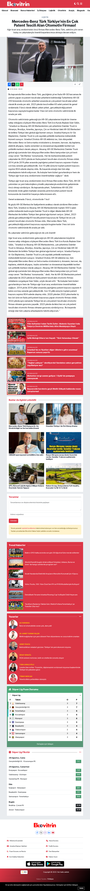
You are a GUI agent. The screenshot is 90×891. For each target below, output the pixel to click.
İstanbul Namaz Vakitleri (18, 846)
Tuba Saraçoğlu (26, 664)
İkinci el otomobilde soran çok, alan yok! (35, 626)
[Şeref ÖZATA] (13, 646)
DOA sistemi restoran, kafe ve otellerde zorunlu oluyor (41, 658)
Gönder (13, 521)
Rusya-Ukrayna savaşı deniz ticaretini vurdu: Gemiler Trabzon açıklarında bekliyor (61, 457)
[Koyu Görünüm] (75, 4)
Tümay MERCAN (25, 676)
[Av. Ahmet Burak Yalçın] (13, 635)
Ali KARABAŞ (24, 623)
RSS (25, 872)
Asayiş (71, 11)
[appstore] (35, 864)
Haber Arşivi (53, 857)
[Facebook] (37, 832)
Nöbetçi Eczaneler (16, 841)
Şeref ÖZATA (24, 644)
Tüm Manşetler (54, 851)
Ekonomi (14, 11)
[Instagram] (45, 832)
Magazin (81, 11)
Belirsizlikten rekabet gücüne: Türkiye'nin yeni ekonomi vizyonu (45, 647)
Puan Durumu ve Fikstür (17, 851)
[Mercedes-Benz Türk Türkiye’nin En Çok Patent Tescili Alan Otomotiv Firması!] (45, 59)
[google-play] (55, 864)
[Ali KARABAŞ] (13, 624)
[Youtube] (53, 832)
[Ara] (78, 4)
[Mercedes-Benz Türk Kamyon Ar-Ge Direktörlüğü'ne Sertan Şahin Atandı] (26, 414)
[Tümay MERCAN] (13, 678)
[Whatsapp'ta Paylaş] (17, 84)
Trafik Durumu (53, 846)
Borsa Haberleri (28, 11)
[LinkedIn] (49, 832)
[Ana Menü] (81, 4)
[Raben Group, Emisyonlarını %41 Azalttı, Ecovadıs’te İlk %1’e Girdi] (63, 474)
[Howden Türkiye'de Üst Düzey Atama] (63, 414)
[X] (41, 832)
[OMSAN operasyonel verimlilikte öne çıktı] (26, 443)
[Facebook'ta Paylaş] (9, 84)
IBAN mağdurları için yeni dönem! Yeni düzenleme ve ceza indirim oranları (49, 637)
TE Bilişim (50, 879)
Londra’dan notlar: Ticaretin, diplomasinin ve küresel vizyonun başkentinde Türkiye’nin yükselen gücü (49, 669)
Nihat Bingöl (25, 655)
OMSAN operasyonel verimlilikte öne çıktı (26, 455)
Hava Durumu (53, 841)
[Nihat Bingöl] (13, 656)
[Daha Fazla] (21, 84)
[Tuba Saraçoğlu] (13, 667)
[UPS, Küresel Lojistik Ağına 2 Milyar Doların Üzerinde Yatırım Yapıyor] (26, 474)
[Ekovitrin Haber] (18, 3)
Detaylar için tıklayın (45, 744)
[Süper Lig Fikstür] (80, 752)
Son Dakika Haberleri (16, 857)
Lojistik (52, 11)
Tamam (81, 888)
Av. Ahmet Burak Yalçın (29, 633)
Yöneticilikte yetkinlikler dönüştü (32, 679)
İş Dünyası (41, 11)
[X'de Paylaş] (13, 84)
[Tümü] (80, 617)
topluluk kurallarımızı (28, 528)
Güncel (5, 11)
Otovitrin (62, 11)
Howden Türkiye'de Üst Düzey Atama (61, 426)
